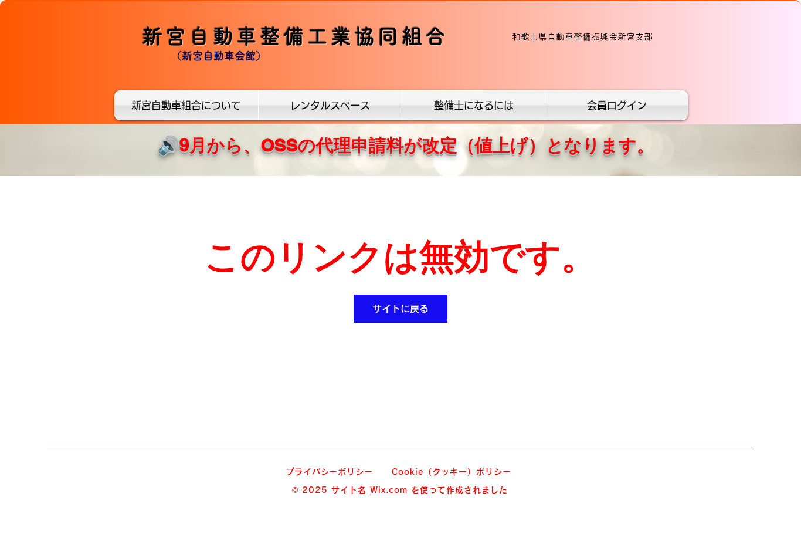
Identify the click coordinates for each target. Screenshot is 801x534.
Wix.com (389, 490)
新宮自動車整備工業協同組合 (295, 36)
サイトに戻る (400, 308)
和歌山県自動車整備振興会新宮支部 (582, 36)
